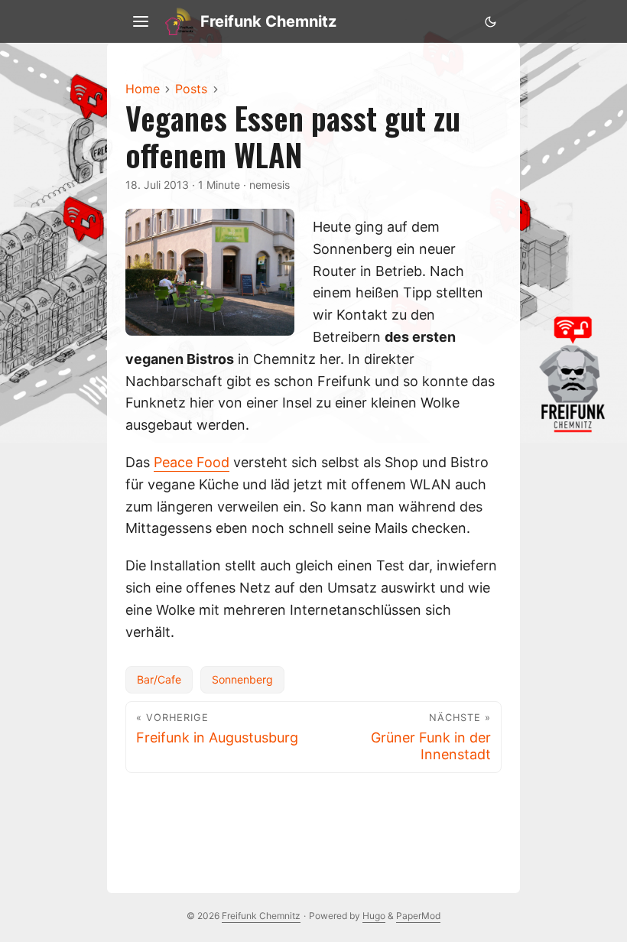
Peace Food (191, 462)
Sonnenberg (242, 679)
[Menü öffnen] (140, 21)
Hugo (373, 915)
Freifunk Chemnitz (268, 21)
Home (142, 88)
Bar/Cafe (159, 679)
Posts (191, 88)
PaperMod (418, 915)
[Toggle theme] (490, 21)
